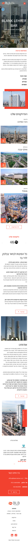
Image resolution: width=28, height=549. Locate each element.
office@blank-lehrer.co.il (16, 478)
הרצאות (14, 530)
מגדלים (13, 513)
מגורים (9, 511)
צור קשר (14, 527)
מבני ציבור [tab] (23, 76)
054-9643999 (17, 487)
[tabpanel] (14, 63)
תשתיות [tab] (24, 85)
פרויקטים (14, 517)
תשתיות (8, 513)
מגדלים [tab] (24, 82)
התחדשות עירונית (16, 511)
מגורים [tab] (24, 79)
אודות (14, 521)
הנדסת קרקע (14, 524)
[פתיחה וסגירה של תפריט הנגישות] (2, 9)
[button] (25, 3)
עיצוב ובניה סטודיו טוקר (14, 540)
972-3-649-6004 (15, 482)
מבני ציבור (18, 513)
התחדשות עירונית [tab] (21, 51)
